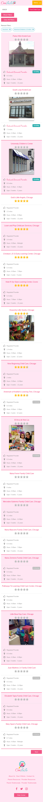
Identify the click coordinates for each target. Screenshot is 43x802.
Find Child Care (35, 9)
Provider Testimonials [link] (29, 783)
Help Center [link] (21, 795)
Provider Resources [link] (28, 779)
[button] (10, 29)
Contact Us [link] (30, 776)
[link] (8, 2)
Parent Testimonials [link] (13, 783)
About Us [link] (12, 776)
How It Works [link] (20, 776)
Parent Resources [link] (14, 779)
